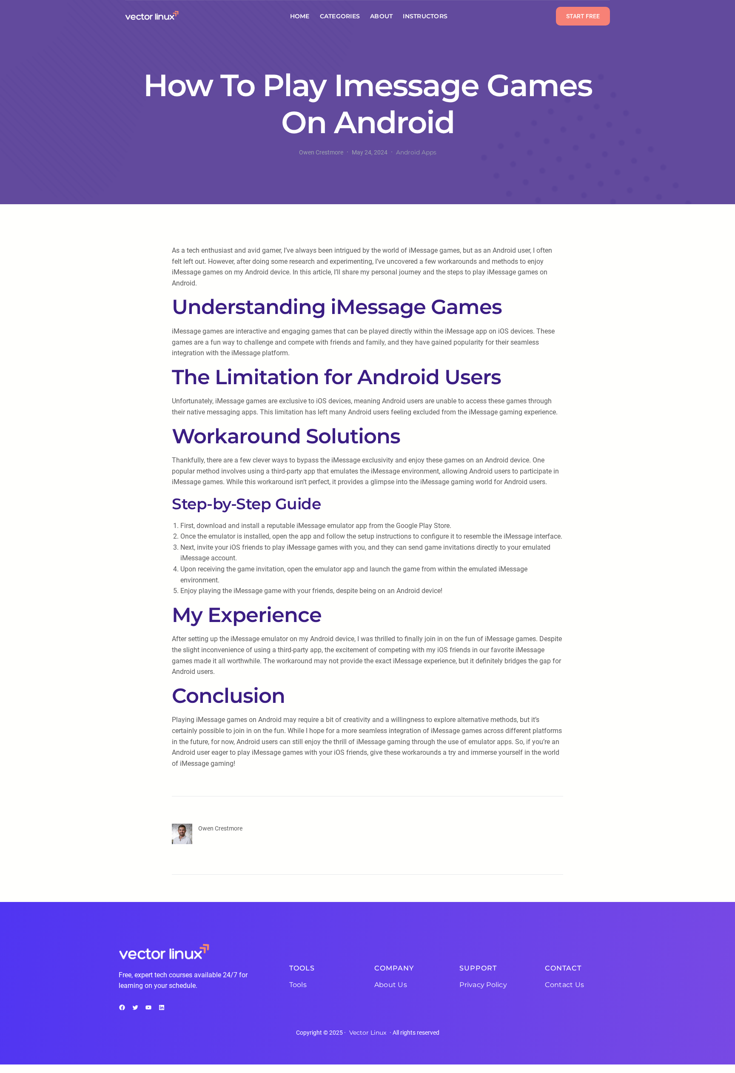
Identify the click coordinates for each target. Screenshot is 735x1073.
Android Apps (416, 152)
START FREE (583, 16)
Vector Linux (367, 1032)
